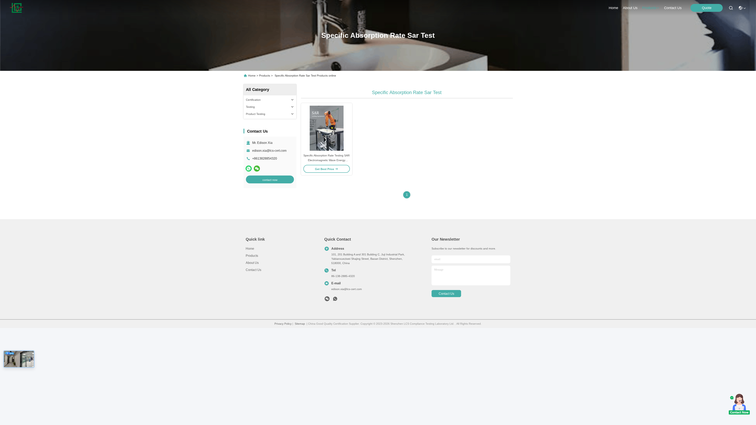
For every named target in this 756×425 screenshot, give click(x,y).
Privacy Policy (283, 323)
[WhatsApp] (248, 168)
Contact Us (253, 270)
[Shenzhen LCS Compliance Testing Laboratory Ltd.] (16, 8)
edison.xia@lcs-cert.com (269, 150)
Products (264, 75)
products (649, 8)
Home (613, 8)
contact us (673, 8)
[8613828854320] (335, 299)
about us (630, 8)
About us (252, 262)
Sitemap (300, 323)
